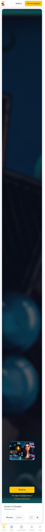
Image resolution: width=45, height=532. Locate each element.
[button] (31, 517)
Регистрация (33, 3)
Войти (19, 3)
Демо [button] (19, 517)
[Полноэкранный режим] (31, 517)
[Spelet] (3, 3)
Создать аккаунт (22, 499)
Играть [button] (9, 517)
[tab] (9, 517)
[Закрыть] (37, 517)
